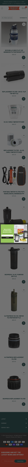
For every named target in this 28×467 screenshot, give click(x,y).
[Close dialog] (26, 225)
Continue (7, 237)
